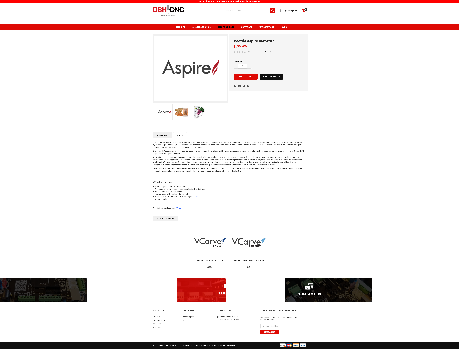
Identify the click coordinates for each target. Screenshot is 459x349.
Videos (180, 135)
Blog (284, 27)
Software (246, 27)
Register (293, 10)
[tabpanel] (210, 248)
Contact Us (309, 294)
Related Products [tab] (165, 218)
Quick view (210, 239)
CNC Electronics (201, 27)
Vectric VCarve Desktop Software (249, 260)
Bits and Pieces (226, 27)
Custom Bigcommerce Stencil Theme (209, 345)
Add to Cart (210, 245)
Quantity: (238, 61)
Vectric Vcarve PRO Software (210, 260)
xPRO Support (266, 27)
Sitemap (186, 324)
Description (162, 135)
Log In (285, 10)
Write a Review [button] (270, 52)
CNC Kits (180, 27)
